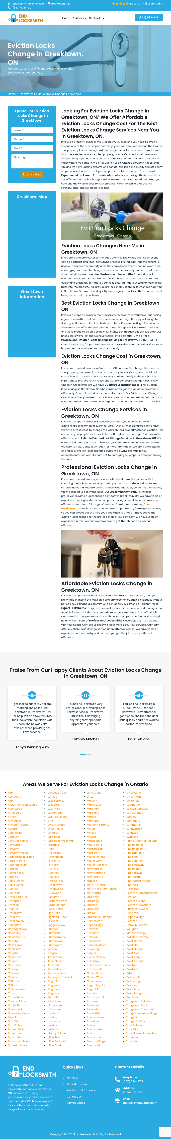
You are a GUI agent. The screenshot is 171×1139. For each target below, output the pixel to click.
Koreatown (54, 1001)
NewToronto (95, 877)
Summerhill (133, 825)
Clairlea (13, 969)
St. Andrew (133, 805)
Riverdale (93, 1005)
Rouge (91, 1025)
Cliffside (13, 985)
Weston (131, 965)
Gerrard (52, 869)
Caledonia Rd (16, 937)
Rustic (91, 1033)
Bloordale (14, 893)
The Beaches (134, 845)
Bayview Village (18, 853)
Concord (13, 993)
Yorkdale (132, 1037)
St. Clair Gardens (137, 809)
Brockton (14, 917)
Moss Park (93, 853)
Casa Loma (15, 945)
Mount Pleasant (97, 865)
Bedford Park (16, 861)
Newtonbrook (96, 873)
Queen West (95, 977)
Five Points (54, 853)
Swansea (132, 837)
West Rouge (134, 957)
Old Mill (91, 913)
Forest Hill (53, 861)
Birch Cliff (14, 877)
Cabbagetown (17, 929)
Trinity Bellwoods (137, 909)
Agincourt (14, 797)
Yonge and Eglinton (138, 1001)
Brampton (14, 901)
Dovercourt (15, 1033)
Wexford (132, 969)
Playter (91, 953)
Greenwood (55, 889)
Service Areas (76, 1103)
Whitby (131, 973)
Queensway (94, 981)
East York (53, 805)
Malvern (92, 801)
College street (17, 989)
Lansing (52, 1017)
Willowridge (133, 981)
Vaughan (132, 929)
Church (13, 961)
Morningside (95, 849)
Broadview (15, 913)
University (132, 913)
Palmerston (94, 921)
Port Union (94, 961)
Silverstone (133, 793)
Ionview (52, 949)
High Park (53, 913)
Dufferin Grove (17, 1045)
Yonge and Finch (137, 1005)
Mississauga (94, 841)
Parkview (93, 933)
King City (53, 981)
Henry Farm (55, 909)
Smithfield (132, 801)
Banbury (13, 837)
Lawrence (53, 1021)
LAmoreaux (54, 1005)
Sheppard (93, 1045)
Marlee (91, 817)
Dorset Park (16, 1029)
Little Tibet (54, 1045)
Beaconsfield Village (21, 857)
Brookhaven (16, 921)
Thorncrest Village (138, 881)
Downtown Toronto (20, 1041)
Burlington (14, 925)
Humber (52, 929)
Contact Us (96, 18)
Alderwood (15, 809)
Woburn (131, 985)
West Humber (135, 949)
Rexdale (92, 993)
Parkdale (93, 929)
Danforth (14, 1005)
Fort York (53, 865)
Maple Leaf (94, 805)
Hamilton (53, 897)
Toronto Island (135, 901)
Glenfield (53, 877)
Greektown (26, 94)
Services (79, 18)
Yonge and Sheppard (140, 1009)
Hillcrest (52, 921)
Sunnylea (132, 833)
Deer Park (14, 1017)
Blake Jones (16, 885)
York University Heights (141, 1033)
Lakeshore (54, 1009)
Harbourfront (56, 905)
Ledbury (52, 1029)
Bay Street (15, 845)
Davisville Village (18, 1013)
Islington (52, 953)
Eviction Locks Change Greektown (58, 94)
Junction (53, 965)
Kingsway (53, 993)
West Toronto (135, 961)
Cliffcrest (14, 981)
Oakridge (93, 901)
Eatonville (53, 809)
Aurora (12, 829)
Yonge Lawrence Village (141, 1013)
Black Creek (16, 881)
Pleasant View (96, 957)
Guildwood (54, 893)
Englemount (55, 829)
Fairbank (53, 845)
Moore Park (94, 845)
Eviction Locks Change (81, 1090)
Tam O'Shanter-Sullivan (141, 841)
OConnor (93, 897)
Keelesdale (54, 969)
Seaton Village (96, 1041)
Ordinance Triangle (99, 917)
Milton (91, 829)
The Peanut (133, 869)
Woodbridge (134, 993)
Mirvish (91, 837)
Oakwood (93, 909)
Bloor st (13, 889)
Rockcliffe (93, 1013)
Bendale (13, 869)
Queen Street (96, 973)
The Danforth (135, 853)
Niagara (92, 881)
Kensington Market (59, 977)
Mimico (91, 833)
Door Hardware (77, 1084)
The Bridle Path (136, 849)
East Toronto (55, 801)
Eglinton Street (57, 817)
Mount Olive (94, 861)
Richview (92, 1001)
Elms (50, 821)
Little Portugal (56, 1041)
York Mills (132, 1029)
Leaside (52, 1025)
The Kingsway (135, 865)
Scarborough (95, 1037)
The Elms (132, 857)
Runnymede (95, 1029)
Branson (13, 905)
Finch (50, 849)
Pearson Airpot (97, 945)
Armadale (14, 821)
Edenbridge (54, 813)
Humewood (54, 945)
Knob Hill (53, 997)
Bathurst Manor (18, 841)
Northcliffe (94, 893)
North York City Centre (102, 889)
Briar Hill (13, 909)
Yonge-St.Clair (135, 1021)
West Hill (132, 945)
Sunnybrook (134, 829)
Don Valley (15, 1025)
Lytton (91, 797)
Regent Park (95, 989)
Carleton (14, 941)
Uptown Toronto (137, 925)
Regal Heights (96, 985)
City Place (14, 965)
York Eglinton (134, 1025)
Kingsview (53, 989)
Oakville (92, 905)
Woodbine (133, 989)
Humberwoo (55, 941)
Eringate (52, 833)
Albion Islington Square (23, 805)
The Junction (134, 861)
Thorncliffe (133, 877)
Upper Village (135, 917)
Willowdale (133, 977)
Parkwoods (94, 941)
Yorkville (131, 1041)
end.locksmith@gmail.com (28, 3)
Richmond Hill (95, 997)
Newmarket (94, 869)
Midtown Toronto (98, 825)
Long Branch (95, 793)
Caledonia (14, 933)
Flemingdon (55, 857)
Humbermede (56, 937)
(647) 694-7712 (21, 7)
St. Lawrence (134, 813)
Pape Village (95, 925)
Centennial (15, 949)
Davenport (15, 1009)
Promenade (94, 969)
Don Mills (13, 1021)
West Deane (134, 941)
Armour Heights (18, 825)
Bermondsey (16, 873)
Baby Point (15, 833)
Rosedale (93, 1021)
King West (53, 985)
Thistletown (134, 873)
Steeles (131, 817)
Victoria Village (136, 933)
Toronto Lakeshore (138, 905)
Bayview (13, 849)
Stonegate (133, 821)
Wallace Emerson (137, 937)
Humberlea (54, 933)
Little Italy (53, 1037)
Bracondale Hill (17, 897)
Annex (12, 817)
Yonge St (132, 1017)
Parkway (92, 937)
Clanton (13, 977)
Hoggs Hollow (56, 925)
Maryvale (93, 821)
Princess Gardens (98, 965)
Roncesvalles (95, 1017)
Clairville (13, 973)
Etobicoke (54, 837)
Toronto (131, 921)
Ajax (10, 793)
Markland (93, 813)
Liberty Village (56, 1033)
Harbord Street (57, 901)
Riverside (93, 1009)
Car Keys (72, 1078)
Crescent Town (18, 1001)
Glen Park (53, 873)
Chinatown (15, 957)
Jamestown (55, 957)
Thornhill (132, 885)
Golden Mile (55, 881)
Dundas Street (56, 793)
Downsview (15, 1037)
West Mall (132, 953)
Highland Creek (57, 917)
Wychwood (133, 997)
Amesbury (14, 813)
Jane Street (55, 961)
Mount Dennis (96, 857)
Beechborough (17, 865)
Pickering (93, 949)
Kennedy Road (56, 973)
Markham (93, 809)
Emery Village (56, 825)
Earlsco (52, 797)
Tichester (132, 889)
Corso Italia (15, 997)
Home (66, 18)
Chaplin (13, 953)
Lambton (53, 1013)
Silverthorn (133, 797)
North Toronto (96, 885)
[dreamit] (25, 18)
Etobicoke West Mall (60, 841)
